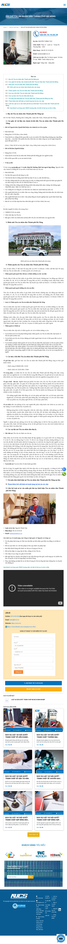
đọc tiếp (8, 745)
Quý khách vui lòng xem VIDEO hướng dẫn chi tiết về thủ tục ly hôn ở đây (31, 108)
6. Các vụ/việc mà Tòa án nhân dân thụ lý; (20, 96)
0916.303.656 (15, 616)
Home (4, 27)
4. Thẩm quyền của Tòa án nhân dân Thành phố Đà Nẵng (24, 90)
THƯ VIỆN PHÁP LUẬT (47, 906)
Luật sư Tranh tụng (13, 27)
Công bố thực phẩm (54, 916)
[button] (60, 854)
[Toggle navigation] (65, 5)
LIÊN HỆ (47, 915)
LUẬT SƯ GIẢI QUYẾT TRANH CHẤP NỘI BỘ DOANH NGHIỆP (28, 699)
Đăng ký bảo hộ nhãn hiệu (54, 910)
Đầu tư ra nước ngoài (54, 904)
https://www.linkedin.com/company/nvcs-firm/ (21, 627)
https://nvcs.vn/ (16, 623)
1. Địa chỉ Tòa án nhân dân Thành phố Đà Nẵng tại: (22, 79)
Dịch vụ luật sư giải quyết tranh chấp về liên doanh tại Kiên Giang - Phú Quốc (16, 737)
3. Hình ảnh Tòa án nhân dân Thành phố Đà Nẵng (22, 84)
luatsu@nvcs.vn (14, 620)
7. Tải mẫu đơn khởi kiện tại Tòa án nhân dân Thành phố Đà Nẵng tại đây (29, 98)
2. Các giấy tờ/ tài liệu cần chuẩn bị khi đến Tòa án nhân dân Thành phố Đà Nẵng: (32, 82)
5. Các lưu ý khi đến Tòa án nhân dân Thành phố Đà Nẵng (24, 93)
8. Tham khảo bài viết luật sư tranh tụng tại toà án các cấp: (25, 101)
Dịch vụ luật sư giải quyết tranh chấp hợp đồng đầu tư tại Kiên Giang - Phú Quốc (17, 820)
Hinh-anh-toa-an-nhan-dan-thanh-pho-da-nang (23, 87)
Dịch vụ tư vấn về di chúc (54, 898)
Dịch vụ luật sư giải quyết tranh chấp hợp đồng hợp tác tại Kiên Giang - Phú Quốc (49, 820)
